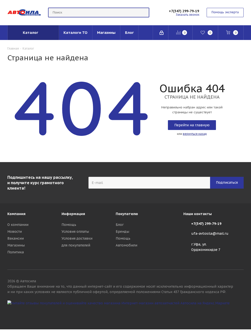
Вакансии (15, 238)
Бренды (122, 231)
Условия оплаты (75, 231)
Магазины (16, 245)
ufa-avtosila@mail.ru (209, 233)
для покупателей (76, 245)
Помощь (69, 224)
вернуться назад (195, 134)
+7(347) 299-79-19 (184, 11)
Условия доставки (77, 238)
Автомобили (126, 245)
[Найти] (143, 12)
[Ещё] (145, 32)
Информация (73, 214)
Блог (120, 224)
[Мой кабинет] (162, 32)
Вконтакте (240, 312)
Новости (14, 231)
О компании (17, 224)
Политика (15, 252)
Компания (16, 214)
